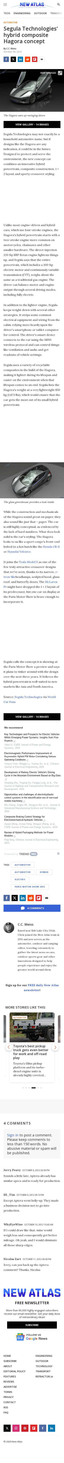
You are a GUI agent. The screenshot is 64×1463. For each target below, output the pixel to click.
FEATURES (10, 1376)
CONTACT (10, 1402)
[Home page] (32, 6)
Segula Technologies (28, 697)
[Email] (41, 59)
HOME (7, 1356)
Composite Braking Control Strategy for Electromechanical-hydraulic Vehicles (24, 818)
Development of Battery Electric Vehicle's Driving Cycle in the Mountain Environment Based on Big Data (32, 774)
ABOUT (8, 1366)
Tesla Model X (28, 562)
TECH (7, 13)
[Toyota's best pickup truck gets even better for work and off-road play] (32, 1027)
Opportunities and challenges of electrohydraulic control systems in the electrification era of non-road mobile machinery (31, 797)
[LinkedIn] (20, 59)
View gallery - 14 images (32, 124)
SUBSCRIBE (10, 1361)
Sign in (12, 1135)
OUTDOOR (40, 13)
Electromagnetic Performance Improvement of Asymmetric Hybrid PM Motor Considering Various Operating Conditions (30, 756)
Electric (20, 879)
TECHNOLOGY (44, 1366)
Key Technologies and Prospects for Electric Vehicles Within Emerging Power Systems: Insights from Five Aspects (32, 737)
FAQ (6, 1412)
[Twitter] (13, 59)
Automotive (10, 22)
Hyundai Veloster (19, 551)
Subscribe (32, 1325)
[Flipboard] (34, 59)
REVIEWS (9, 1381)
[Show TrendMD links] (58, 853)
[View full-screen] (60, 73)
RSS (6, 1407)
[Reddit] (27, 59)
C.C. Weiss (25, 924)
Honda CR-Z (51, 546)
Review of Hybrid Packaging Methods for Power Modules (28, 834)
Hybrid (44, 872)
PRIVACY (9, 1397)
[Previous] (8, 1047)
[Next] (55, 1047)
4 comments (35, 908)
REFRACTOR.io (44, 1376)
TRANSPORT (43, 1371)
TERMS (8, 1392)
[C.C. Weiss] (9, 927)
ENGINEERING (22, 13)
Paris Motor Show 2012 (30, 886)
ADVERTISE (10, 1386)
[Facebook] (6, 59)
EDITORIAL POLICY (14, 1371)
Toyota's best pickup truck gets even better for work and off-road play (30, 1052)
